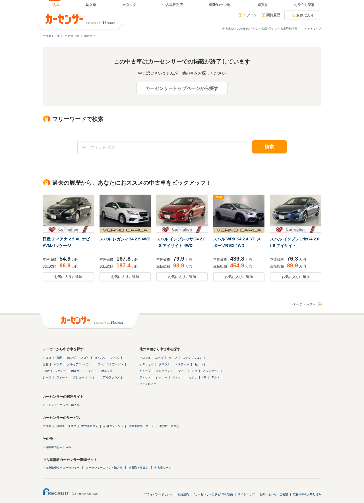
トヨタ (47, 357)
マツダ (57, 364)
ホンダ (71, 357)
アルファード (211, 370)
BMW (46, 370)
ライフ (173, 357)
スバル (115, 357)
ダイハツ (100, 357)
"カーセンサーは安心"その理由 (213, 494)
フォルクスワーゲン (110, 364)
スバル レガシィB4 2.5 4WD (125, 239)
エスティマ (182, 364)
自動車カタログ (66, 426)
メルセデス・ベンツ (80, 364)
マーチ (182, 370)
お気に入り (305, 15)
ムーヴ (159, 357)
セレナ (193, 377)
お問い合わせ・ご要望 (274, 494)
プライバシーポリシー (158, 494)
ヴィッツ (178, 377)
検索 (269, 146)
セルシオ (200, 364)
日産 (59, 357)
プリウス (164, 364)
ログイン (250, 15)
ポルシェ (107, 370)
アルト (215, 377)
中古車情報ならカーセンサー (61, 467)
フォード (62, 377)
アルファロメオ (113, 377)
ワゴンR (144, 357)
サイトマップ (312, 28)
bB (204, 377)
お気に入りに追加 (68, 277)
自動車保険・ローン (141, 426)
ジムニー (161, 377)
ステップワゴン (192, 357)
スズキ (85, 357)
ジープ (47, 377)
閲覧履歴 (273, 15)
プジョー (78, 377)
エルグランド (164, 370)
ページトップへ (304, 304)
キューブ (145, 370)
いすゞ (93, 377)
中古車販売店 (89, 426)
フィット (145, 377)
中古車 (47, 426)
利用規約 (183, 494)
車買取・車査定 (169, 426)
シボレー (60, 370)
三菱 (45, 364)
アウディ (90, 370)
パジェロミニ (147, 384)
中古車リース (162, 467)
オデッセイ (146, 364)
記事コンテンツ (113, 426)
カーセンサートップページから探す (182, 88)
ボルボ (75, 370)
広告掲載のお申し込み (57, 447)
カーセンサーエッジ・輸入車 (61, 405)
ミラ (194, 370)
